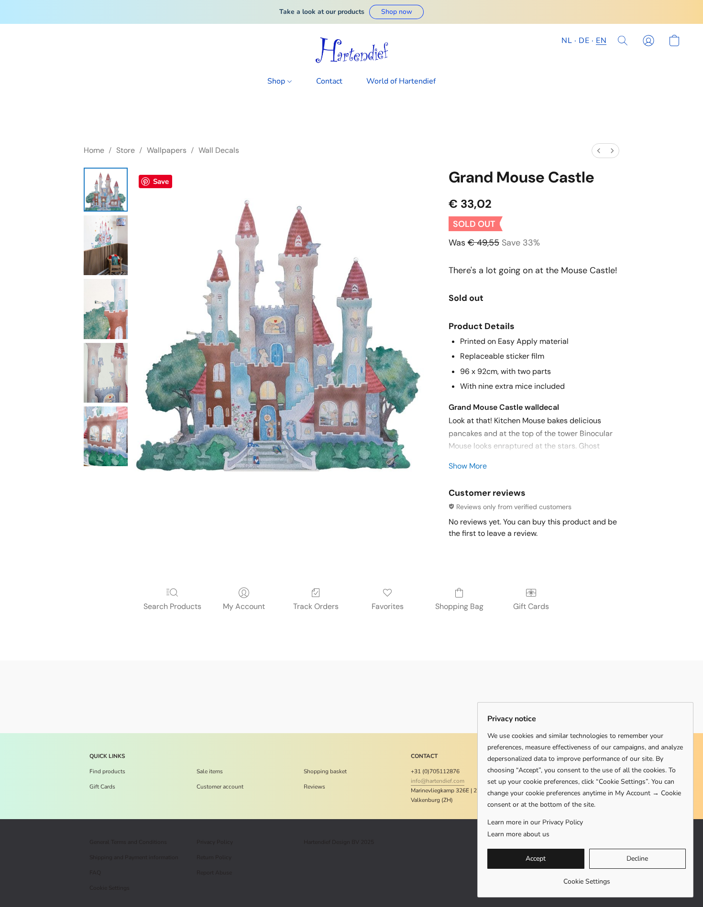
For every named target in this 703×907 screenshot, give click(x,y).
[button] (396, 12)
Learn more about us (518, 834)
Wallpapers (167, 150)
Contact (329, 81)
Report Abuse (214, 872)
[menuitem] (598, 151)
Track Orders (316, 606)
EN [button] (601, 40)
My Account (244, 606)
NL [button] (566, 40)
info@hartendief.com (437, 781)
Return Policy (214, 857)
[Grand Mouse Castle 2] (106, 309)
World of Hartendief (401, 81)
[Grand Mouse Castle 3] (106, 373)
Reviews (314, 786)
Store (125, 150)
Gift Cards (531, 606)
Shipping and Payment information (133, 857)
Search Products (172, 606)
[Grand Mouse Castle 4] (106, 436)
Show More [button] (468, 466)
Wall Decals (218, 150)
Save (161, 181)
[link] (586, 878)
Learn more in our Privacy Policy (535, 822)
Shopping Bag (459, 606)
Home (94, 150)
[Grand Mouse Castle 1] (106, 245)
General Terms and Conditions (128, 842)
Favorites (388, 606)
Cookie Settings (109, 888)
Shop (277, 81)
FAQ (95, 872)
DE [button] (584, 40)
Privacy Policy (215, 842)
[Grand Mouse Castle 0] (106, 190)
